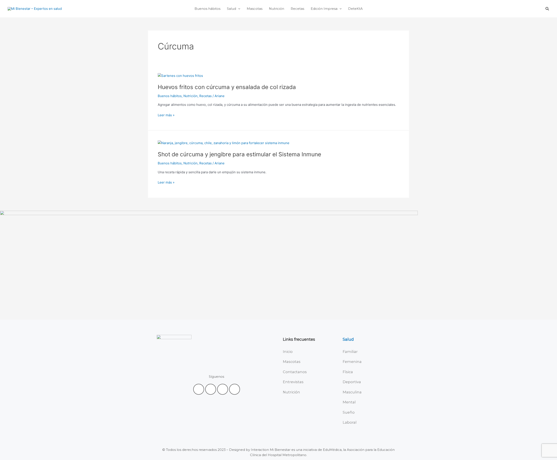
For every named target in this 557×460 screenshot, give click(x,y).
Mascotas (291, 361)
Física (348, 372)
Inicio (288, 351)
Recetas (205, 96)
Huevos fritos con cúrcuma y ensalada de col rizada (227, 87)
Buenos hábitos (170, 96)
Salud (348, 339)
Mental (349, 402)
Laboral (350, 422)
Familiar (350, 351)
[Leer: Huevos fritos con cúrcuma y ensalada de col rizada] (180, 75)
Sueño (349, 412)
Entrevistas (293, 382)
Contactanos (295, 372)
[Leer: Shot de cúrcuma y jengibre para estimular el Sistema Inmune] (223, 143)
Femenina (352, 361)
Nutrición (190, 96)
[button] (238, 8)
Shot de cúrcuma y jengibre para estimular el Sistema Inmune (239, 154)
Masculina (352, 392)
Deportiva (352, 382)
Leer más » (166, 115)
